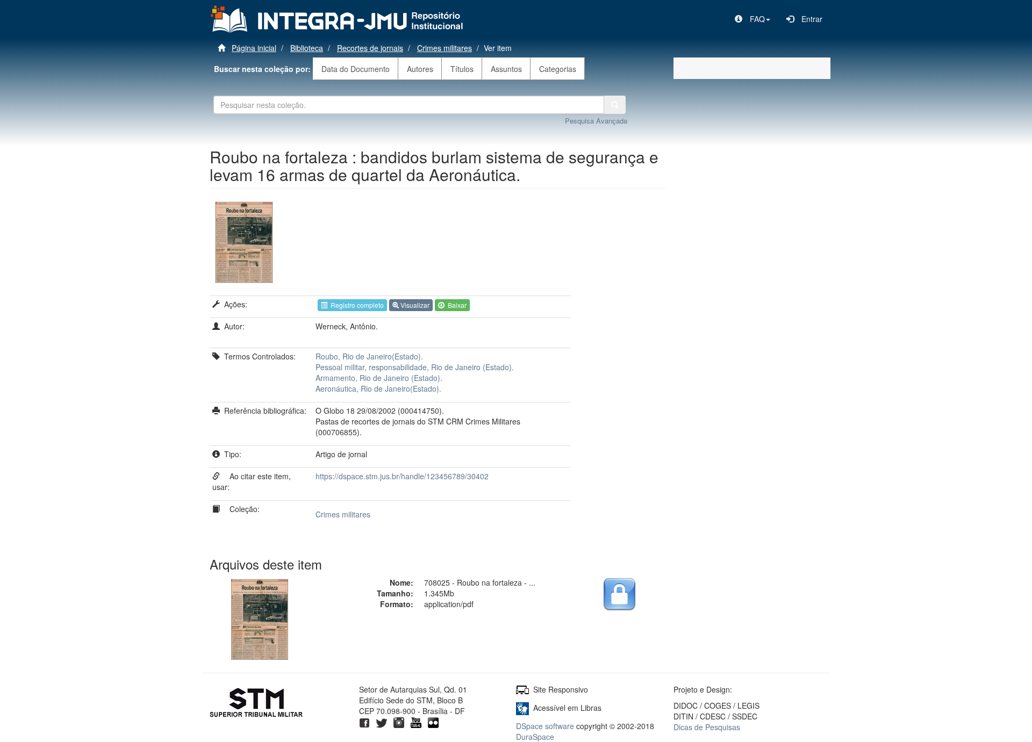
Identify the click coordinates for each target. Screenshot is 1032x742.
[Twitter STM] (381, 721)
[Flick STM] (433, 721)
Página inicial (254, 47)
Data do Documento (355, 68)
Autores (420, 68)
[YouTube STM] (416, 721)
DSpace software (545, 726)
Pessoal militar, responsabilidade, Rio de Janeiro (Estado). (415, 367)
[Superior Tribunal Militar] (257, 703)
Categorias (557, 68)
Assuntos (506, 68)
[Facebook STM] (364, 721)
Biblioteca (306, 47)
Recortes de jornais (370, 47)
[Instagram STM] (398, 721)
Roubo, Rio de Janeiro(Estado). (369, 356)
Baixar (456, 304)
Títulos (462, 68)
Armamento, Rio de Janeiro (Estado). (379, 377)
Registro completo (355, 304)
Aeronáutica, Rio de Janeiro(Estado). (378, 388)
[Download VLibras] (522, 707)
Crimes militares (444, 47)
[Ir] (615, 105)
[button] (752, 18)
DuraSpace (535, 736)
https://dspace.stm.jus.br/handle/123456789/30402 (402, 476)
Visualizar (414, 304)
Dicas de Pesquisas (706, 727)
